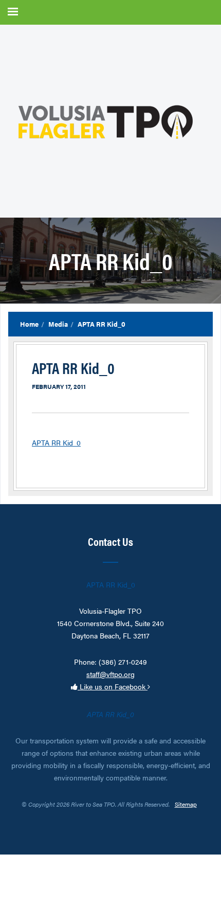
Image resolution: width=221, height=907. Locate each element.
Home (29, 324)
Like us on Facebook (113, 686)
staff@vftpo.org (110, 674)
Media (58, 324)
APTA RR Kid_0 (56, 442)
